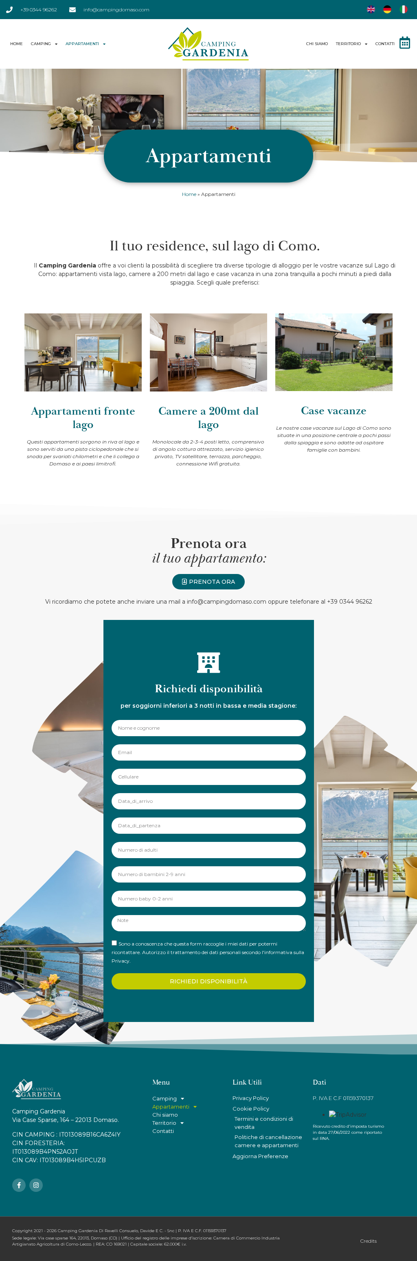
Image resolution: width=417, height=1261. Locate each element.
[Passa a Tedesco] (387, 9)
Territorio (348, 43)
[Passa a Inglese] (371, 9)
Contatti (385, 43)
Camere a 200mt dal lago (208, 418)
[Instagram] (36, 1185)
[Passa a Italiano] (403, 9)
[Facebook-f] (19, 1185)
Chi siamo (317, 43)
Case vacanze (334, 411)
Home (16, 43)
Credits (368, 1241)
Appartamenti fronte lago (83, 418)
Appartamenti (82, 43)
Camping (41, 43)
